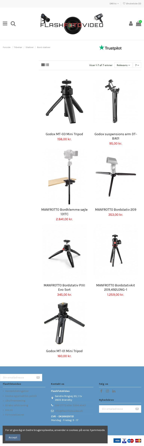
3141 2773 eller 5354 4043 (70, 405)
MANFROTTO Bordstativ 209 (115, 210)
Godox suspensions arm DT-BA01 (115, 136)
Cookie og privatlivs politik (21, 396)
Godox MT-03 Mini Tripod (64, 134)
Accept (13, 437)
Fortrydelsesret (14, 414)
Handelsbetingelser (17, 391)
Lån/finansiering (15, 400)
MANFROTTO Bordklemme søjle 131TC (64, 212)
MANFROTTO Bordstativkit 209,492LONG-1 (115, 287)
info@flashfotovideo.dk (69, 411)
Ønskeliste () (133, 3)
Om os (9, 410)
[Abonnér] (38, 377)
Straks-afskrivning (16, 405)
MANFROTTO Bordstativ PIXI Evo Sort (64, 287)
